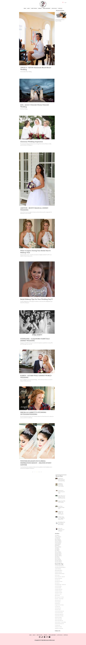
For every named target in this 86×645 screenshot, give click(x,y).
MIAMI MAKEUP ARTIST (58, 570)
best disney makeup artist (58, 578)
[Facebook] (47, 637)
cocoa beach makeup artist (58, 589)
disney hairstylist (61, 598)
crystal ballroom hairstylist (58, 592)
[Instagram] (40, 637)
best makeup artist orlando (58, 581)
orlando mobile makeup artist (59, 620)
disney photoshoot (57, 603)
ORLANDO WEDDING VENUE (59, 573)
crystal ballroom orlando (58, 593)
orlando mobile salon (58, 622)
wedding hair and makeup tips (59, 628)
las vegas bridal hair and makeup (59, 604)
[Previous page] (33, 472)
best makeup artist (57, 579)
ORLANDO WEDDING (58, 572)
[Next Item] (64, 15)
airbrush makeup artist (58, 576)
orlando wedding (63, 622)
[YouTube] (49, 637)
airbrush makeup (57, 575)
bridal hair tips (64, 584)
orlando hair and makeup (58, 617)
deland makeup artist (58, 597)
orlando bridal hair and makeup (59, 615)
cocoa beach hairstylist (58, 587)
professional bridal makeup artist (59, 623)
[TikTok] (42, 637)
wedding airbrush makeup (58, 626)
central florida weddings (58, 586)
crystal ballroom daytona (58, 590)
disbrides (62, 597)
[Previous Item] (56, 15)
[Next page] (41, 472)
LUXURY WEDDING (58, 568)
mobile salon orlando (58, 609)
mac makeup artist (57, 606)
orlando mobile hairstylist (58, 618)
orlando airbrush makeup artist (59, 614)
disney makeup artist (58, 600)
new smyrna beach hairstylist (59, 612)
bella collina (63, 576)
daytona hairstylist (57, 595)
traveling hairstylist (57, 625)
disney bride (56, 598)
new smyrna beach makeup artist (59, 611)
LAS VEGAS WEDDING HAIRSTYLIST (60, 567)
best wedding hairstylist (58, 584)
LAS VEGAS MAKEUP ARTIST (59, 565)
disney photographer (58, 601)
